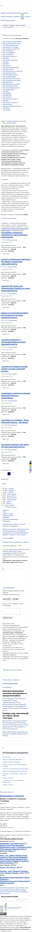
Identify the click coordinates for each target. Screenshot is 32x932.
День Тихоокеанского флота (11, 87)
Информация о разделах (12, 796)
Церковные (22, 704)
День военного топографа (11, 47)
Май (22, 732)
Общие (9, 700)
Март (14, 732)
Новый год (17, 524)
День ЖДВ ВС (7, 93)
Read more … (6, 253)
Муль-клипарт (22, 721)
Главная (3, 13)
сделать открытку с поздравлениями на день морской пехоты (13, 341)
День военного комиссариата (12, 80)
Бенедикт (5, 534)
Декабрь (5, 735)
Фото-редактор (7, 687)
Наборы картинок (8, 726)
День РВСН (6, 108)
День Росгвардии (8, 54)
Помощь (9, 891)
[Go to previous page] (4, 472)
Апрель (19, 732)
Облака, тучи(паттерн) (9, 529)
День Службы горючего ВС (11, 49)
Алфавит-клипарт (8, 515)
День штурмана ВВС (9, 52)
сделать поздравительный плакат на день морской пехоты (14, 368)
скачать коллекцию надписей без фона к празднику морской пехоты (15, 261)
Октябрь (19, 733)
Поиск (3, 20)
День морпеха (12, 240)
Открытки (28, 16)
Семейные (10, 698)
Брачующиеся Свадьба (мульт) (13, 849)
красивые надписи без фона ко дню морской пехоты (15, 445)
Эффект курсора (6, 883)
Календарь (9, 16)
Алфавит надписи (16, 13)
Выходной (4, 877)
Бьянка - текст (18, 873)
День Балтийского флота (10, 86)
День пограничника (9, 89)
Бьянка (8, 873)
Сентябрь (14, 733)
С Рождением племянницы (19, 533)
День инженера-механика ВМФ (12, 41)
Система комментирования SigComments (8, 899)
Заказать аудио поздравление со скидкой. (16, 542)
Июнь (26, 732)
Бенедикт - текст (15, 534)
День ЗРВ (5, 62)
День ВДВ (5, 91)
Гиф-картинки (11, 499)
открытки (14, 218)
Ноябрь (25, 733)
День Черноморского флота (11, 84)
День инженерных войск (10, 74)
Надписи (11, 490)
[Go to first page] (2, 472)
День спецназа (7, 104)
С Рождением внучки (9, 531)
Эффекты (9, 503)
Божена (17, 871)
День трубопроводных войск (12, 43)
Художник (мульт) (24, 847)
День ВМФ (6, 63)
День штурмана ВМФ (9, 76)
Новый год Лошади (20, 861)
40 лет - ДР (14, 867)
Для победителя (7, 524)
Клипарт (10, 492)
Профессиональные (9, 702)
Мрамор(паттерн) (23, 529)
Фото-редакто (10, 505)
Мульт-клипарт (12, 494)
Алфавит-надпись (8, 513)
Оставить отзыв (17, 891)
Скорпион (4, 879)
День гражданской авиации (11, 859)
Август (8, 733)
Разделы (8, 13)
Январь (5, 732)
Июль (4, 733)
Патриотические (8, 704)
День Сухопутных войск (10, 98)
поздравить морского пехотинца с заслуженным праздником (14, 234)
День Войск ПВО (8, 82)
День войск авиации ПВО (10, 45)
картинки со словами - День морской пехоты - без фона (15, 421)
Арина (23, 534)
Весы (27, 877)
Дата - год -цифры (7, 855)
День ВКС (5, 100)
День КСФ (6, 58)
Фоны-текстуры (12, 497)
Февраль (10, 732)
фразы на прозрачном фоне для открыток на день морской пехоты (14, 315)
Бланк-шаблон (11, 496)
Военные (22, 698)
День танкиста (7, 65)
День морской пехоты (9, 73)
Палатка (3, 851)
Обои (4, 512)
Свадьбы (16, 708)
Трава (10, 851)
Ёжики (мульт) (5, 845)
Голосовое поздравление (10, 519)
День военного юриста (10, 56)
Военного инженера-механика (12, 106)
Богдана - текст (6, 871)
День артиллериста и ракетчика (13, 71)
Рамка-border (24, 881)
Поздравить (17, 16)
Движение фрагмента (8, 881)
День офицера (7, 97)
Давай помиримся (16, 877)
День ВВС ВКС (7, 95)
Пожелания (10, 706)
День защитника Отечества (11, 78)
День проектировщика (18, 857)
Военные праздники (13, 121)
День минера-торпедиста (10, 60)
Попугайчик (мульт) (18, 843)
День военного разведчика (11, 67)
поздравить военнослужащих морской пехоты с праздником (15, 395)
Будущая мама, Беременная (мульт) (12, 846)
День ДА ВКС (7, 110)
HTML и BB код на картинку (11, 680)
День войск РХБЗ (8, 69)
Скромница (4, 843)
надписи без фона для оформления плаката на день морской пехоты (15, 288)
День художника (6, 863)
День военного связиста (10, 102)
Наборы (8, 501)
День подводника (8, 51)
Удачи (23, 524)
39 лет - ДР (4, 867)
